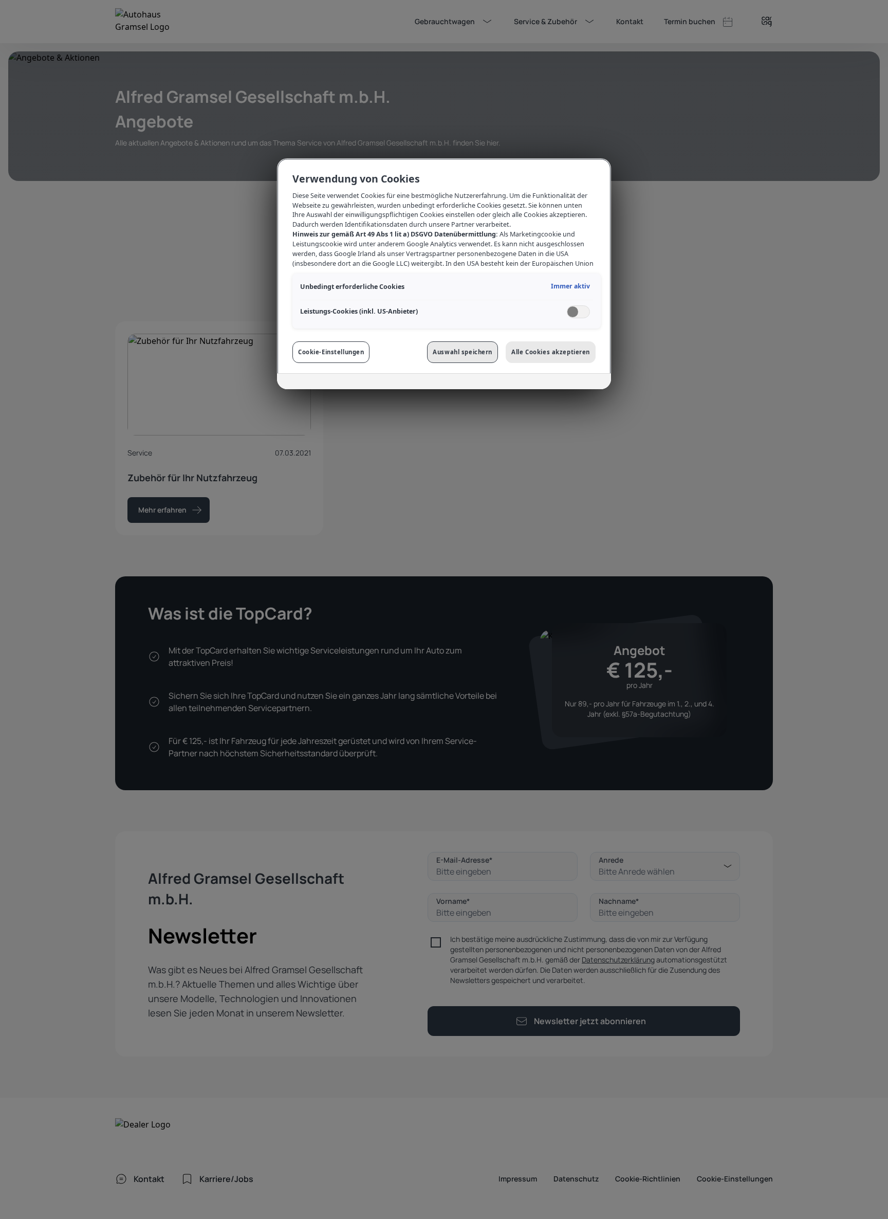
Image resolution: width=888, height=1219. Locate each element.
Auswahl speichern (462, 352)
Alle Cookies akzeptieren (550, 352)
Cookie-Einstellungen (331, 352)
